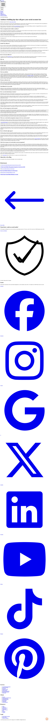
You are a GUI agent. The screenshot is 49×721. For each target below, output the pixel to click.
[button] (47, 719)
